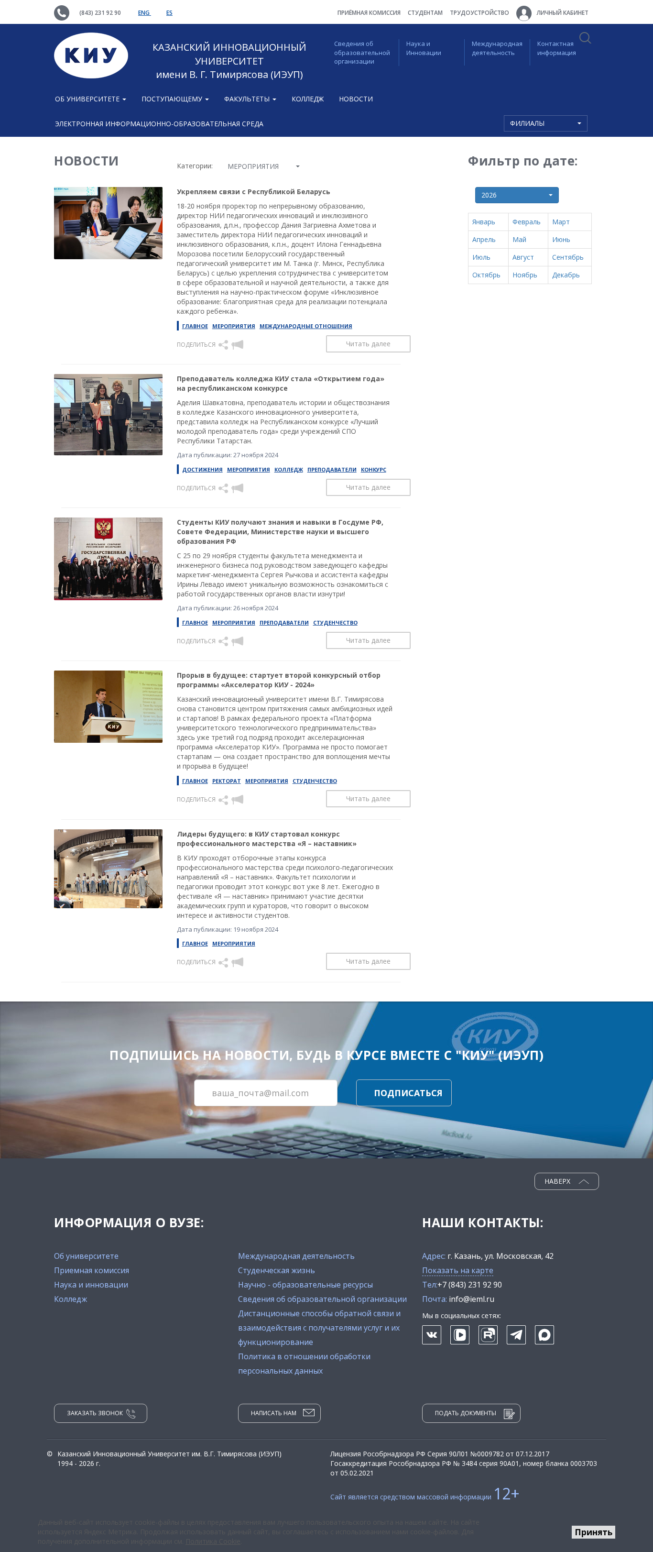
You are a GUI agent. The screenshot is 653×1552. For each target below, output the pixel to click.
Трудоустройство (479, 13)
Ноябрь (524, 274)
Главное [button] (195, 326)
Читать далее (368, 343)
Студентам (425, 13)
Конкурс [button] (373, 469)
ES (169, 13)
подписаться (408, 1093)
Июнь (561, 239)
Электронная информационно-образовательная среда (159, 123)
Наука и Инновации (423, 48)
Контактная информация (556, 48)
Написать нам (273, 1413)
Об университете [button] (88, 98)
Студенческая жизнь (276, 1270)
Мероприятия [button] (233, 326)
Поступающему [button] (172, 98)
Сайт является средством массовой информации (425, 1496)
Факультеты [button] (248, 98)
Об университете (86, 1256)
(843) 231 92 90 (100, 13)
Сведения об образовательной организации (362, 52)
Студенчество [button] (335, 622)
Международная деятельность (497, 48)
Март (561, 221)
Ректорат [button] (226, 780)
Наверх (558, 1181)
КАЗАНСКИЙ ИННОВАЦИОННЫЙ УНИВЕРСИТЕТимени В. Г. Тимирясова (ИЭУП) (229, 61)
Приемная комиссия (91, 1270)
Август (523, 257)
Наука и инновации (91, 1284)
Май (519, 239)
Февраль (526, 221)
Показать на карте (457, 1270)
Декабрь (566, 274)
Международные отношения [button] (306, 326)
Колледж (308, 98)
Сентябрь (568, 257)
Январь (483, 221)
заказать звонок (95, 1413)
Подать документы (465, 1413)
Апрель (484, 239)
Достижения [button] (202, 469)
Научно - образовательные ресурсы (305, 1284)
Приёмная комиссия (369, 13)
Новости (356, 98)
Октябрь (486, 274)
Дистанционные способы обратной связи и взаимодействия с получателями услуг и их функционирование (319, 1327)
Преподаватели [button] (332, 469)
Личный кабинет (561, 13)
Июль (481, 257)
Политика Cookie (212, 1541)
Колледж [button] (288, 469)
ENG (144, 13)
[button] (224, 344)
